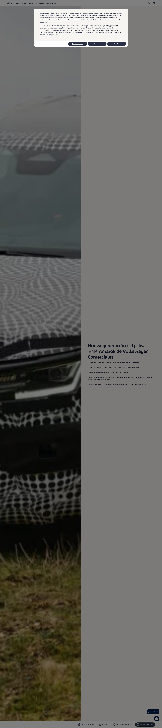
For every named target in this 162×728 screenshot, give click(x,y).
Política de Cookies (62, 20)
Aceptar (116, 44)
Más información (77, 44)
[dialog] (81, 364)
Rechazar (97, 44)
